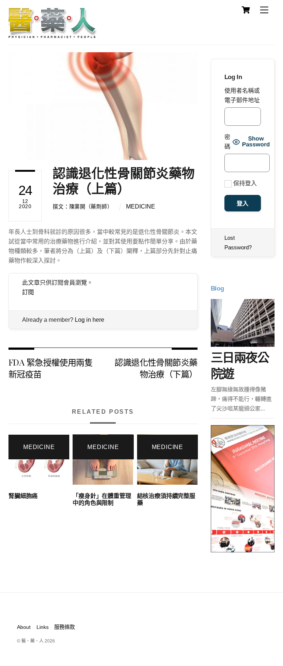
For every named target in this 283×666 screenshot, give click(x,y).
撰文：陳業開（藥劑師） (82, 207)
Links (42, 627)
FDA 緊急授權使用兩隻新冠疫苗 (50, 368)
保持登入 (244, 183)
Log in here (89, 320)
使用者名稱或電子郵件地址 (242, 95)
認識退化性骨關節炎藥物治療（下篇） (156, 368)
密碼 (227, 142)
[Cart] (245, 10)
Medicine (140, 206)
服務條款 (64, 627)
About (24, 627)
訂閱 (28, 292)
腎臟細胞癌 (23, 496)
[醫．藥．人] (52, 35)
